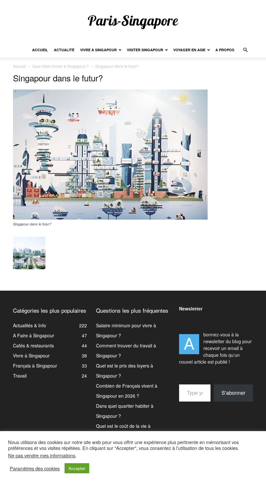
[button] (245, 50)
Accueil (40, 49)
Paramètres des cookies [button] (35, 468)
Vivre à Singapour (98, 49)
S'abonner (233, 392)
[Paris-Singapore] (133, 22)
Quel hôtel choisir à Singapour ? (60, 66)
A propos (224, 49)
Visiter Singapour (145, 49)
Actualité (64, 49)
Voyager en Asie (189, 49)
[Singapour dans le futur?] (110, 217)
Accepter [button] (76, 468)
